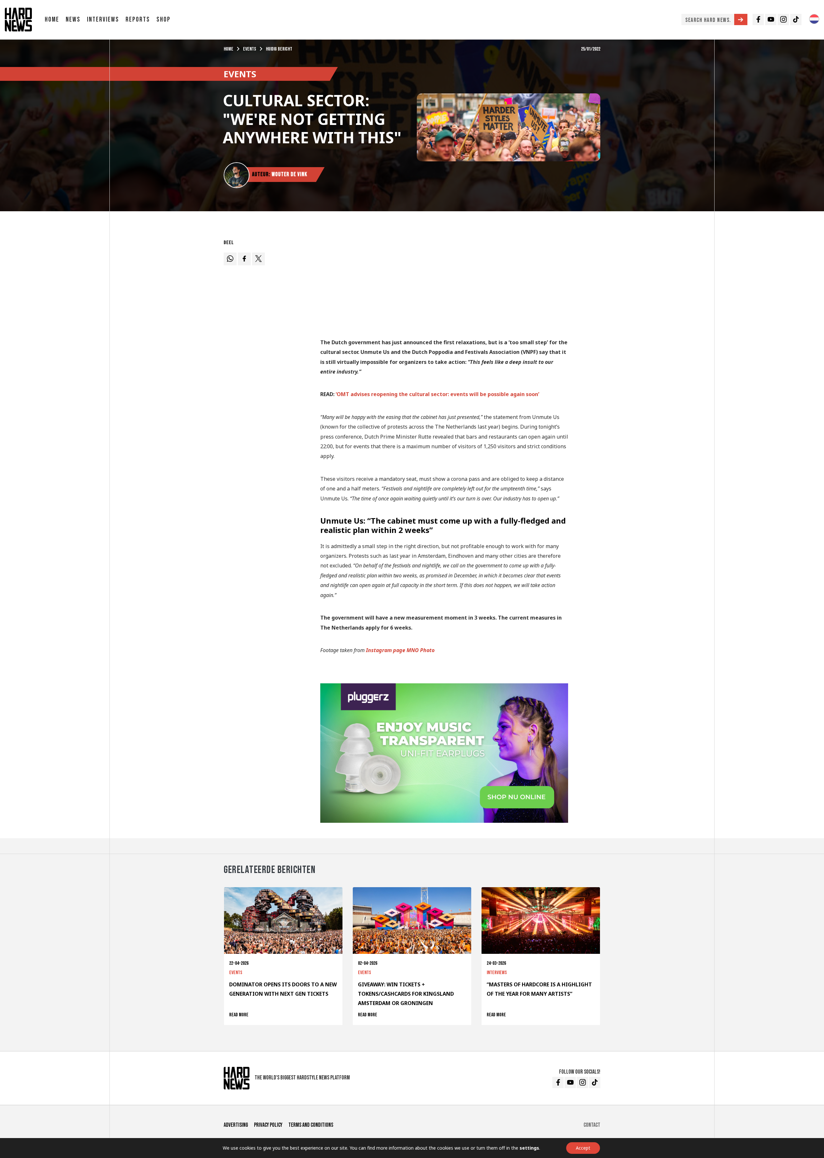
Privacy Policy (268, 1125)
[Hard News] (18, 19)
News (73, 19)
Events (249, 49)
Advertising (236, 1125)
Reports (138, 19)
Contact (592, 1125)
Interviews (103, 19)
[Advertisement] (444, 282)
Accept (583, 1148)
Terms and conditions (310, 1125)
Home (52, 19)
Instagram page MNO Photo (400, 650)
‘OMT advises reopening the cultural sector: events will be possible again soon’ (437, 394)
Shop (163, 19)
